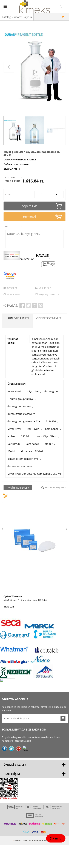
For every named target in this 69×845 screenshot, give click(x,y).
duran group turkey (19, 406)
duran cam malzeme (19, 466)
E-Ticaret (23, 840)
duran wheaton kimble (20, 159)
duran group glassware (21, 414)
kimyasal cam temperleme (23, 458)
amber (11, 436)
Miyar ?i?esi (14, 429)
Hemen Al (29, 217)
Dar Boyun (33, 429)
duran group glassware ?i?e (23, 421)
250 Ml (25, 436)
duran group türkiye (22, 399)
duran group (51, 391)
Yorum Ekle (45, 288)
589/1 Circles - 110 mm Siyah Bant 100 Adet (25, 600)
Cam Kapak (51, 429)
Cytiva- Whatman (13, 596)
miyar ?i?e (33, 391)
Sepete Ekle (29, 206)
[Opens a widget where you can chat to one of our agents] (55, 838)
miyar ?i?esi (14, 391)
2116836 (51, 421)
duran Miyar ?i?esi (45, 436)
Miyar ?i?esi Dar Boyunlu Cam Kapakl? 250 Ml (34, 473)
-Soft (16, 840)
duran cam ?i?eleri (32, 451)
